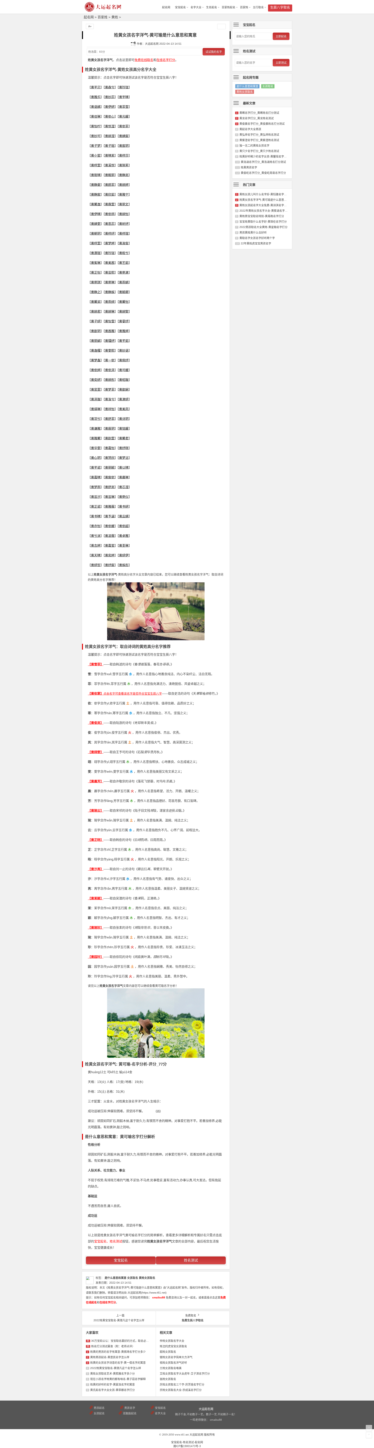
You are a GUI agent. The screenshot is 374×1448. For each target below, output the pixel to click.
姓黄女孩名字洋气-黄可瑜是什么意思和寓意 (265, 199)
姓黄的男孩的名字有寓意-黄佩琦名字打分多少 (118, 1351)
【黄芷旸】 (95, 839)
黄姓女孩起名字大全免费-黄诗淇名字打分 (264, 205)
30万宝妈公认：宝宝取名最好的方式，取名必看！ (121, 1340)
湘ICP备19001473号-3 (187, 1446)
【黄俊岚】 (95, 722)
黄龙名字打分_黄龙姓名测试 (256, 118)
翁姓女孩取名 (168, 1379)
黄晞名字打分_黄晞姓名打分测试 (259, 112)
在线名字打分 (165, 60)
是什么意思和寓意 (247, 86)
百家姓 (244, 7)
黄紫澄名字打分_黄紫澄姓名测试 (259, 140)
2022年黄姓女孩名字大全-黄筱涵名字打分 (264, 210)
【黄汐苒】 (95, 869)
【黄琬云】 (95, 810)
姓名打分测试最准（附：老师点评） (113, 1346)
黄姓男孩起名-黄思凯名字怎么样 (109, 1357)
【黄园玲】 (95, 957)
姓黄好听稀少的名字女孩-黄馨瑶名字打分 (264, 156)
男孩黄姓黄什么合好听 (253, 232)
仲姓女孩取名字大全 (172, 1340)
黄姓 (114, 17)
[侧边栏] (221, 26)
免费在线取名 (144, 60)
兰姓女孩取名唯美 (171, 1368)
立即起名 (281, 36)
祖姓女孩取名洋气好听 (173, 1362)
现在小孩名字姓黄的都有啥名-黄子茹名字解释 (118, 1379)
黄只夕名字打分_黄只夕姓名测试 (259, 151)
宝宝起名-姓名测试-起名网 (187, 1442)
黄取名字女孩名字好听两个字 (257, 237)
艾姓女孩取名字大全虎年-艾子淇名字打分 (185, 1373)
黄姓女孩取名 (244, 91)
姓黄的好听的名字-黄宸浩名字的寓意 (112, 1384)
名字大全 (196, 7)
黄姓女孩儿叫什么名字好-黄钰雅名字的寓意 (265, 194)
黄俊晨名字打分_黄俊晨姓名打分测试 (262, 123)
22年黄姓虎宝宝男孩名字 (256, 243)
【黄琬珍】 (95, 927)
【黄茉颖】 (95, 898)
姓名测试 (191, 1260)
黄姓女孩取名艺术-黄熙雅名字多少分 (112, 1373)
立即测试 (281, 62)
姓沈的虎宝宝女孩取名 (173, 1346)
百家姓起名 (228, 7)
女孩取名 (267, 86)
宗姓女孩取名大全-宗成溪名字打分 (181, 1389)
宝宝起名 (180, 7)
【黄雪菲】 (95, 664)
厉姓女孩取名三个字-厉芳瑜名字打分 (182, 1384)
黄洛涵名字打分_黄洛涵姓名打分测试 (263, 161)
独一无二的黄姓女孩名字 (254, 145)
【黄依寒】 (95, 693)
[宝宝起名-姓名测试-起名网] (103, 10)
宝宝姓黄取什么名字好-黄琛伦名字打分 (263, 221)
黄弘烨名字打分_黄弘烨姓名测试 (259, 134)
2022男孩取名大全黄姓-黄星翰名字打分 (263, 227)
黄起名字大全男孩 (250, 129)
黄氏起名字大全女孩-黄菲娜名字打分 (112, 1389)
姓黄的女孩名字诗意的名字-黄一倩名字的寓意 (118, 1362)
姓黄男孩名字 (249, 167)
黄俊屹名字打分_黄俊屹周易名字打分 (263, 172)
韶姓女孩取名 (168, 1351)
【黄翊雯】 (95, 752)
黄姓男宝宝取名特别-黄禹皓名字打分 (261, 216)
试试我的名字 (214, 51)
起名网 (89, 17)
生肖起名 (211, 7)
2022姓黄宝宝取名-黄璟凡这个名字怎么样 (115, 1368)
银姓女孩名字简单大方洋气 (176, 1357)
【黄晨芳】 (95, 781)
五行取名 (258, 7)
